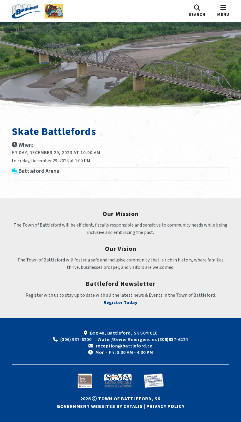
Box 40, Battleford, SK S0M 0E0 (124, 333)
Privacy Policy (165, 406)
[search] (197, 11)
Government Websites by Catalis (100, 406)
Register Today (120, 302)
